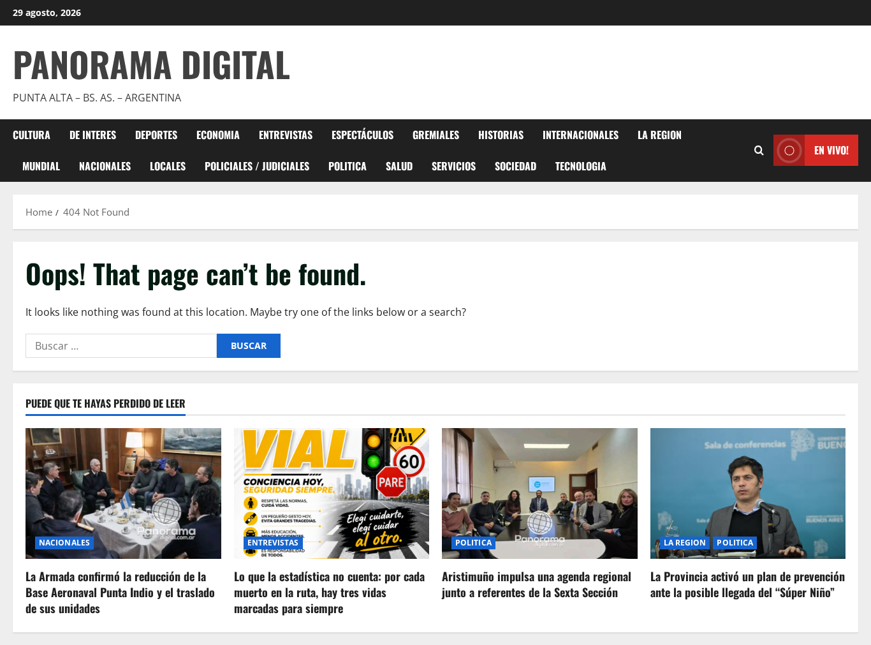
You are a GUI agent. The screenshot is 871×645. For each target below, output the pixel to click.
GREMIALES (436, 134)
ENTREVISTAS (285, 134)
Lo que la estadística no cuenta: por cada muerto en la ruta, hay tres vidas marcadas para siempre (329, 592)
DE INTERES (93, 134)
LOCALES (168, 166)
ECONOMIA (218, 134)
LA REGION (660, 134)
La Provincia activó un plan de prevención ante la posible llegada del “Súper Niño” (747, 584)
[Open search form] (759, 150)
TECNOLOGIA (580, 166)
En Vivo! (831, 150)
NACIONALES (105, 166)
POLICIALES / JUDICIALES (257, 166)
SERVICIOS (454, 166)
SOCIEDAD (515, 166)
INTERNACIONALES (580, 134)
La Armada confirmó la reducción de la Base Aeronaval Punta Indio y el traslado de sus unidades (120, 592)
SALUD (399, 166)
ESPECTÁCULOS (362, 134)
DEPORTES (156, 134)
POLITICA (347, 166)
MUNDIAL (41, 166)
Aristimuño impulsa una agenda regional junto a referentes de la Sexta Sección (536, 584)
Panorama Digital (151, 63)
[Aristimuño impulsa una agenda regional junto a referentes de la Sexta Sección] (540, 493)
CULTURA (31, 134)
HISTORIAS (500, 134)
